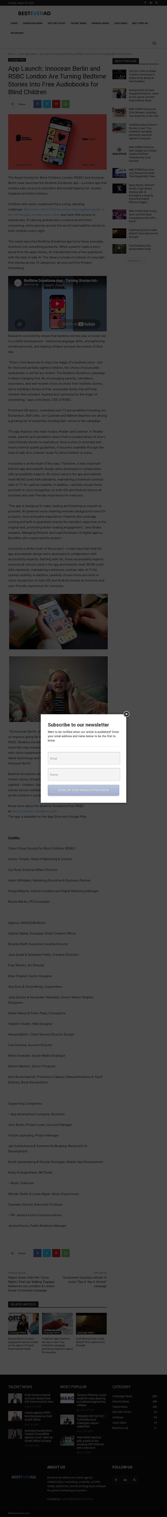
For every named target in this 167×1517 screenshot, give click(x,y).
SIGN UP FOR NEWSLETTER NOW (83, 790)
